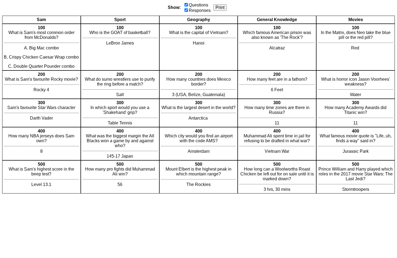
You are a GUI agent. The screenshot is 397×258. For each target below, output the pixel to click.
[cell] (41, 47)
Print (220, 7)
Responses (200, 10)
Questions (198, 5)
